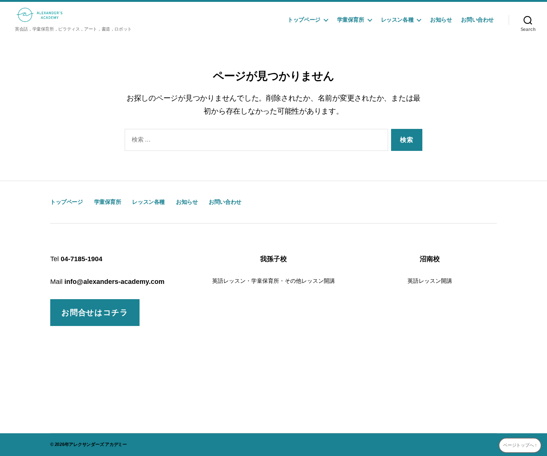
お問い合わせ (477, 19)
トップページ (304, 19)
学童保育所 (350, 19)
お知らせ (441, 19)
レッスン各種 (397, 19)
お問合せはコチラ (94, 312)
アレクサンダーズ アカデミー (98, 444)
